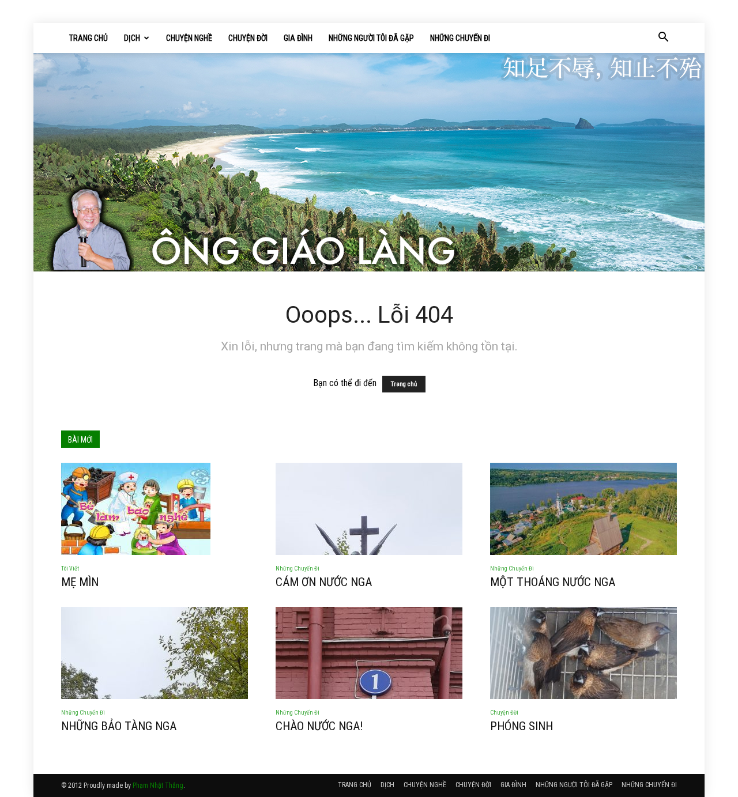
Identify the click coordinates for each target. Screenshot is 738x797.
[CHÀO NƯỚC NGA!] (369, 653)
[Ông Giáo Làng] (369, 162)
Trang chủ (404, 384)
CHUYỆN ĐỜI (248, 38)
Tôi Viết (70, 568)
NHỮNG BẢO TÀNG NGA (118, 726)
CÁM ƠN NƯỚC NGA (324, 582)
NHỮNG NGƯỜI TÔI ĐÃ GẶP (371, 38)
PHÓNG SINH (521, 726)
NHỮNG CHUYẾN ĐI (460, 38)
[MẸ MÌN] (154, 509)
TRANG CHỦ (88, 38)
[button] (663, 38)
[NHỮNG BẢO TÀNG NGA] (154, 653)
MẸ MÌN (80, 582)
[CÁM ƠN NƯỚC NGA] (369, 509)
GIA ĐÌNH (298, 38)
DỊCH (132, 38)
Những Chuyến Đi (297, 568)
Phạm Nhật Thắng (158, 785)
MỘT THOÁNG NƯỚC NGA (552, 582)
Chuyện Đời (504, 712)
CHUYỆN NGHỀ (189, 38)
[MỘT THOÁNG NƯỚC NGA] (583, 509)
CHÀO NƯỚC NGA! (319, 726)
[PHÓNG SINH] (583, 653)
